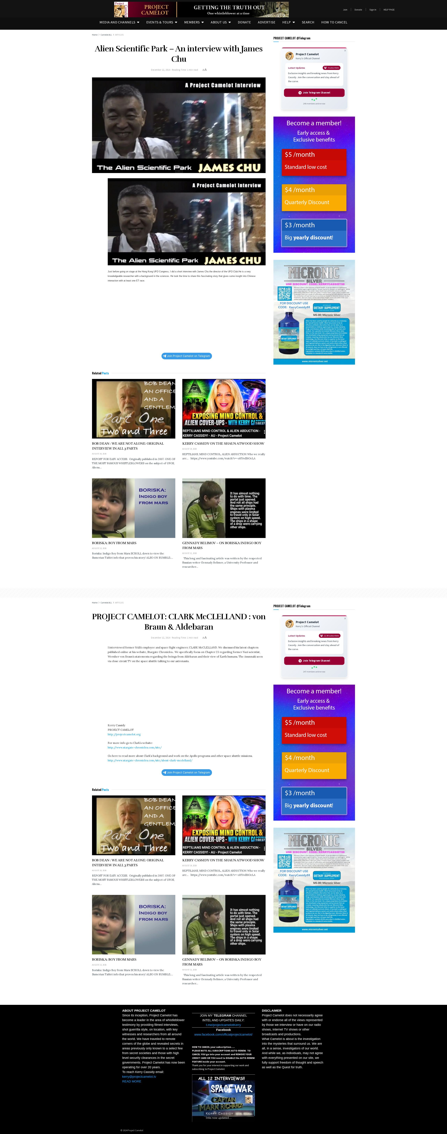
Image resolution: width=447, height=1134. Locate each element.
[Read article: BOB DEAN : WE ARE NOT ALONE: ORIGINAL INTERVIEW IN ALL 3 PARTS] (133, 409)
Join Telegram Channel (316, 92)
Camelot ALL (106, 34)
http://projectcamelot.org (124, 734)
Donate (358, 9)
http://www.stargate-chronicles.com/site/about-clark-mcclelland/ (150, 760)
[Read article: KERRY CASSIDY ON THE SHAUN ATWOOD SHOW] (224, 409)
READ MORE (131, 1081)
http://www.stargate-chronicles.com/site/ (135, 747)
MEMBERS (192, 22)
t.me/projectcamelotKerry (223, 1025)
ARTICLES (119, 34)
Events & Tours (159, 22)
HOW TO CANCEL (334, 22)
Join (345, 9)
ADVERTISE (266, 22)
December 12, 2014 (160, 69)
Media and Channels (117, 22)
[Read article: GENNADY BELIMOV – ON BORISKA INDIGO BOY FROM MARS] (224, 508)
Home (94, 34)
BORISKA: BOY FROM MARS (114, 543)
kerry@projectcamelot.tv (139, 1076)
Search (308, 22)
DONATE (244, 22)
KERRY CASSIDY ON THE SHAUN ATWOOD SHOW (223, 443)
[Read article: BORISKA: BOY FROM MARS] (133, 508)
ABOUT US (219, 22)
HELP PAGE (389, 9)
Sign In (372, 9)
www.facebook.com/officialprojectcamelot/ (223, 1034)
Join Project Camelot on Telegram (188, 356)
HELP (286, 22)
